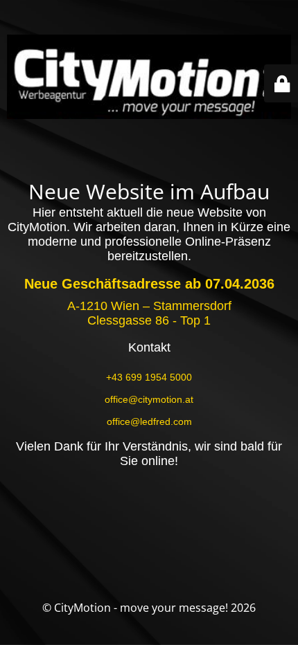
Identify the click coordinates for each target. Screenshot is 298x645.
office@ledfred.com (149, 421)
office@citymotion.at (149, 399)
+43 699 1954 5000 (149, 377)
